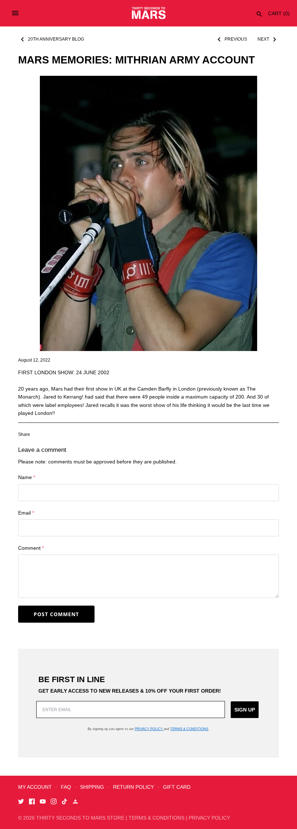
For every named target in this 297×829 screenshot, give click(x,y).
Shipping (92, 787)
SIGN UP (244, 710)
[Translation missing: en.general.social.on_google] (76, 434)
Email (26, 513)
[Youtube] (43, 802)
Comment (31, 548)
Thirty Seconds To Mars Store (80, 818)
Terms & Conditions (189, 729)
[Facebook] (32, 802)
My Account (35, 787)
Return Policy (133, 787)
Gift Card (177, 787)
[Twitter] (21, 802)
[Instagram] (54, 802)
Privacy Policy (149, 729)
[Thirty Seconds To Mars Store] (148, 13)
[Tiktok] (64, 802)
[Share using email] (89, 434)
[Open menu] (15, 13)
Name (26, 477)
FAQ (66, 787)
